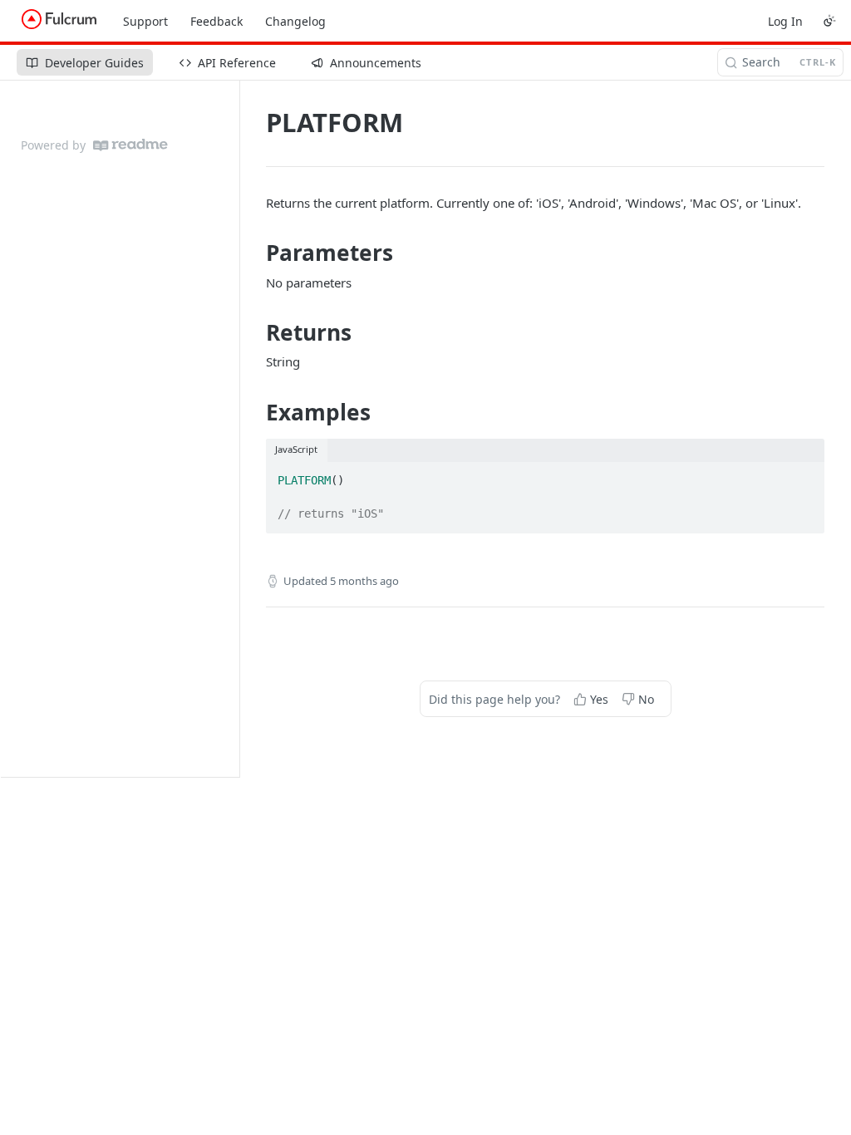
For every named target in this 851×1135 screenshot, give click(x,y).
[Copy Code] (804, 476)
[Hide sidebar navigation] (236, 428)
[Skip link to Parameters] (255, 253)
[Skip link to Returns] (255, 332)
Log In (785, 21)
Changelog (295, 21)
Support (145, 21)
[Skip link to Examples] (255, 412)
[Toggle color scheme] (829, 20)
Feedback (216, 21)
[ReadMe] (130, 145)
